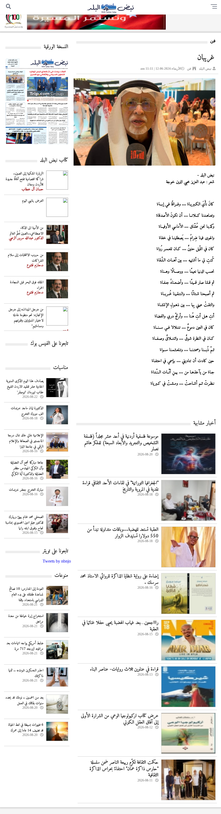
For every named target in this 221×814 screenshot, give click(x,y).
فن (189, 69)
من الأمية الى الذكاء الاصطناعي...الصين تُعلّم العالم (26, 231)
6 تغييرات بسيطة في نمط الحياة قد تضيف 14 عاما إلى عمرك (25, 728)
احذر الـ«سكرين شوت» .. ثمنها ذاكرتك (25, 673)
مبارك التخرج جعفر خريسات (26, 490)
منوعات (61, 575)
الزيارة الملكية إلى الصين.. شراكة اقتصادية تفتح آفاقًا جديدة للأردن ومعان (24, 179)
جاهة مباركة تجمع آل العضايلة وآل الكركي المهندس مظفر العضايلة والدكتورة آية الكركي (27, 468)
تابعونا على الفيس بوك (49, 343)
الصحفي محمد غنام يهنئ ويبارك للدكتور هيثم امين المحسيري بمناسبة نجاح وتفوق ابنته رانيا (24, 522)
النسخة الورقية (56, 47)
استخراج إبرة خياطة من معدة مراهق (25, 619)
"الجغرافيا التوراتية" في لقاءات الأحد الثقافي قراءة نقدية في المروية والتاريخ (120, 486)
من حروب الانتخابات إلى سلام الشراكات (25, 258)
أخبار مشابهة (204, 423)
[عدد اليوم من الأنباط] (37, 145)
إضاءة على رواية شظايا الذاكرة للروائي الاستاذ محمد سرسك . (119, 579)
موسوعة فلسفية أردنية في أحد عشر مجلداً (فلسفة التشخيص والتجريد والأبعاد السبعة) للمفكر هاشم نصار (121, 442)
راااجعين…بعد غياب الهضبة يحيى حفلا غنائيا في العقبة (120, 626)
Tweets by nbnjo (57, 561)
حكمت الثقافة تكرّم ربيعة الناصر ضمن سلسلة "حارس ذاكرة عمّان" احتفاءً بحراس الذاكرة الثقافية (123, 768)
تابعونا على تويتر (55, 551)
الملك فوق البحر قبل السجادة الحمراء (26, 285)
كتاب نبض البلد (54, 160)
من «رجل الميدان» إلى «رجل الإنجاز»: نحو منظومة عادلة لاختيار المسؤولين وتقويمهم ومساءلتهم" (26, 317)
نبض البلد (205, 69)
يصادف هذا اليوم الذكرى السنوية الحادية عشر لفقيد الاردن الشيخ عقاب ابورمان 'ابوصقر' (24, 386)
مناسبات (60, 368)
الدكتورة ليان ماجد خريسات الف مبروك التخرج (27, 411)
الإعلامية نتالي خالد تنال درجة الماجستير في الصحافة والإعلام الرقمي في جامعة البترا (25, 441)
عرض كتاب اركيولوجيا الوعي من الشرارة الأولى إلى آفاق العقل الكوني (119, 719)
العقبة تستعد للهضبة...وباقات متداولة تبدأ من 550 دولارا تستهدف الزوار (122, 532)
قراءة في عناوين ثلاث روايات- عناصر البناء (124, 669)
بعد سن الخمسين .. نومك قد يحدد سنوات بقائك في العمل (24, 700)
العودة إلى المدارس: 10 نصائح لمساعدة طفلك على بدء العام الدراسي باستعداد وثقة (26, 594)
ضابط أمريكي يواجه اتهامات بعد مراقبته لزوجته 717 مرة (24, 646)
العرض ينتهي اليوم (32, 201)
